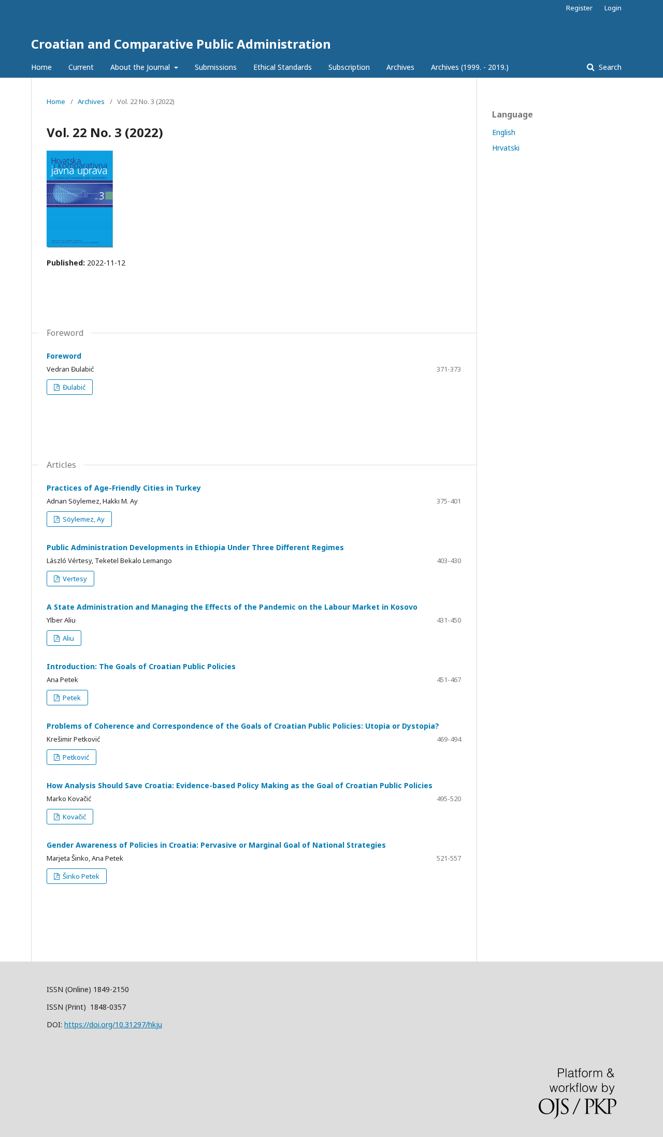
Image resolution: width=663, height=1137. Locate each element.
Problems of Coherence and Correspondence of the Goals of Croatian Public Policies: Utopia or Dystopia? (243, 726)
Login (613, 7)
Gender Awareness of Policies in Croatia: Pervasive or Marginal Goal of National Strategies (216, 845)
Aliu (67, 638)
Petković (75, 757)
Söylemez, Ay (83, 519)
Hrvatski (506, 148)
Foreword (64, 356)
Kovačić (73, 816)
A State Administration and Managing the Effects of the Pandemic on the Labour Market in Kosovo (232, 607)
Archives (400, 67)
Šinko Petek (80, 876)
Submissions (216, 67)
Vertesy (74, 578)
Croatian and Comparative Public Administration (181, 43)
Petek (71, 697)
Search (609, 67)
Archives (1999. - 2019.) (470, 67)
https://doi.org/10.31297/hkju (113, 1024)
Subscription (349, 67)
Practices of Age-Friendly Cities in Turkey (124, 488)
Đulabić (73, 387)
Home (41, 67)
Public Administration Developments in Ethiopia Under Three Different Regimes (195, 547)
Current (81, 67)
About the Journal (141, 67)
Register (579, 7)
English (503, 132)
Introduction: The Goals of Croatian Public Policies (141, 666)
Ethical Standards (282, 67)
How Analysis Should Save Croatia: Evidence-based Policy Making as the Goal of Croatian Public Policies (240, 785)
